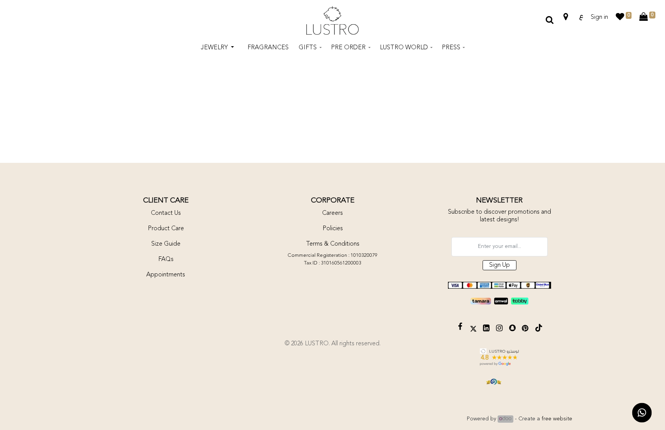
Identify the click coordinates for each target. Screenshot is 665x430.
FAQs (166, 259)
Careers (332, 213)
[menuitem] (268, 47)
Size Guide (165, 244)
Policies (332, 229)
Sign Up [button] (499, 265)
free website (556, 419)
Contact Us (166, 213)
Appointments (165, 275)
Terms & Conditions (332, 244)
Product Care (166, 229)
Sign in (599, 17)
